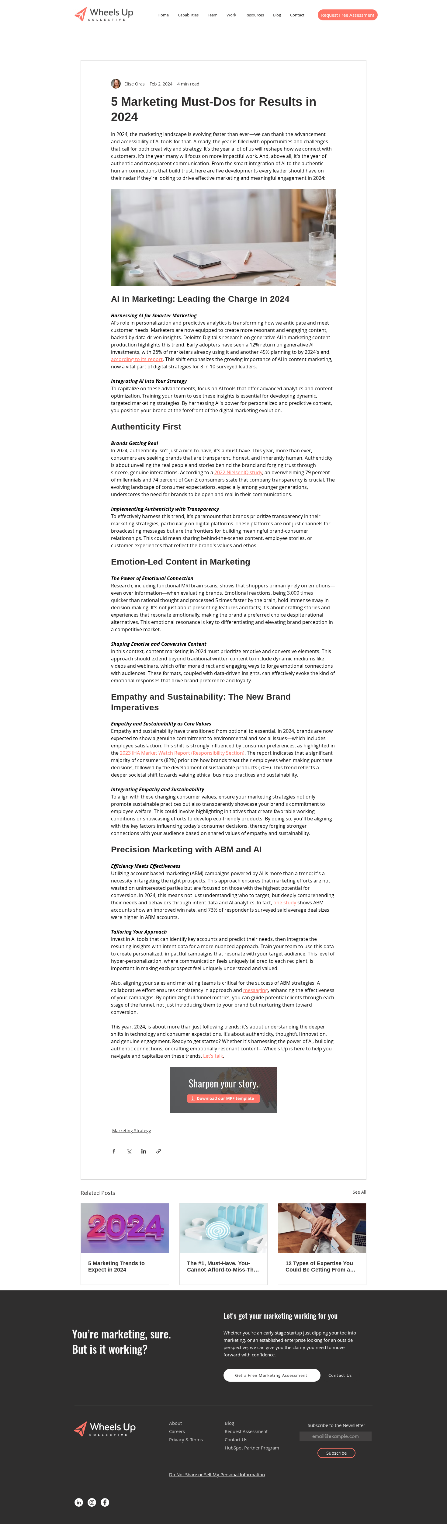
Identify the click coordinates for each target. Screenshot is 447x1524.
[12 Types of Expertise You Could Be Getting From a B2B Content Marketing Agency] (322, 1228)
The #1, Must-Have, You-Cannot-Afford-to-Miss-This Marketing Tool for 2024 (222, 1266)
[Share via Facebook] (114, 1151)
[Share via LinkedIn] (144, 1151)
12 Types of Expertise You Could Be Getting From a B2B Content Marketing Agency (319, 1266)
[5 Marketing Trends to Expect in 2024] (125, 1228)
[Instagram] (92, 1502)
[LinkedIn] (78, 1502)
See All (359, 1192)
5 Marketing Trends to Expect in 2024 (116, 1266)
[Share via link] (158, 1151)
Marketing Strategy (131, 1130)
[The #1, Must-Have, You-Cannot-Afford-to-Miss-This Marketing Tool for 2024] (224, 1228)
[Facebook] (105, 1502)
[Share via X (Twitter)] (129, 1151)
